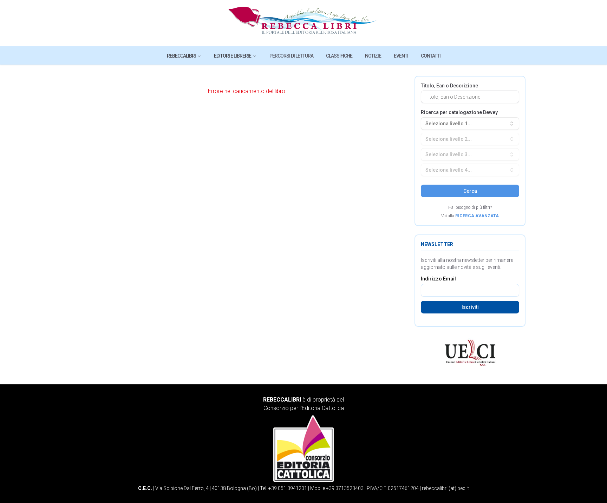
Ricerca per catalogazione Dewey (459, 112)
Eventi (401, 56)
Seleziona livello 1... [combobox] (448, 123)
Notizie (373, 56)
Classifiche (339, 56)
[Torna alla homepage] (303, 23)
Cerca (470, 191)
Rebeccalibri (181, 56)
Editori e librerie (232, 56)
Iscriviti (470, 307)
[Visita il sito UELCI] (470, 352)
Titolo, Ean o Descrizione (449, 85)
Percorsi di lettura (291, 56)
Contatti (430, 56)
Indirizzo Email (438, 278)
